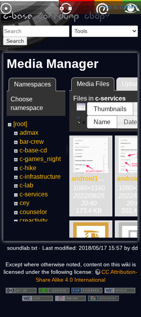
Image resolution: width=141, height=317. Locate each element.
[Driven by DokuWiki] (103, 298)
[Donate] (54, 290)
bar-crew (32, 141)
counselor (33, 212)
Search (15, 41)
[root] (20, 124)
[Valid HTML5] (120, 290)
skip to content (120, 7)
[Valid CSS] (37, 298)
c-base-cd (33, 150)
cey (24, 203)
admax (29, 132)
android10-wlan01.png (104, 178)
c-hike (28, 168)
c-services (34, 194)
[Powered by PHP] (87, 290)
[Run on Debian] (70, 298)
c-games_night (40, 159)
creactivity (33, 220)
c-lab (26, 185)
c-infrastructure (40, 176)
